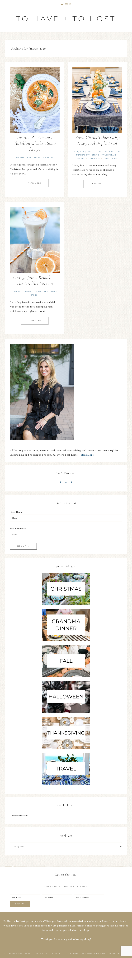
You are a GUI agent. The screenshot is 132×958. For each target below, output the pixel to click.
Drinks (28, 292)
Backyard (18, 292)
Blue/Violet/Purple (83, 152)
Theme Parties (110, 158)
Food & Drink (33, 157)
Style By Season (109, 155)
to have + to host (66, 18)
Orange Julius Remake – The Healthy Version (34, 280)
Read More (34, 183)
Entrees (20, 157)
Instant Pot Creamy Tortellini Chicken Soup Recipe (35, 143)
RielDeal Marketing (73, 953)
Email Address (18, 528)
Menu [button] (68, 4)
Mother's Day (83, 155)
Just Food (48, 157)
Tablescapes (94, 158)
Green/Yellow (112, 152)
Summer (81, 158)
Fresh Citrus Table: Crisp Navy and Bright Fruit (97, 140)
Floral (99, 152)
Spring (95, 155)
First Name (16, 512)
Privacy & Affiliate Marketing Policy (107, 953)
